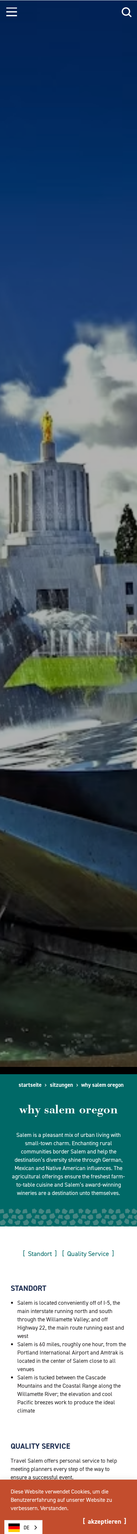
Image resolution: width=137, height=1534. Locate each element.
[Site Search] (127, 11)
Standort (40, 1253)
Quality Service (88, 1253)
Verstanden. (54, 1508)
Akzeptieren (104, 1521)
